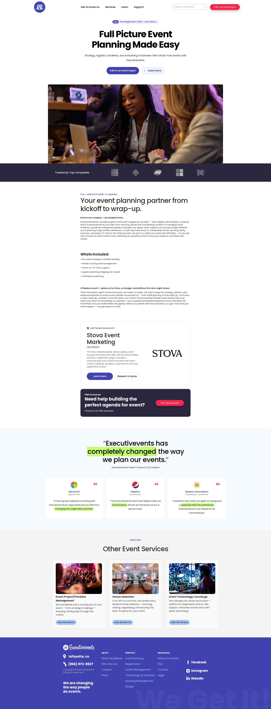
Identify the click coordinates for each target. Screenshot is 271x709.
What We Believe (112, 658)
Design (129, 686)
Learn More (99, 376)
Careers (106, 669)
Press (104, 675)
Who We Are (109, 664)
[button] (90, 7)
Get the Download (170, 403)
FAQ (160, 664)
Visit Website (93, 346)
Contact (163, 669)
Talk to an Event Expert (225, 7)
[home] (39, 7)
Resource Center (168, 658)
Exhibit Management (138, 669)
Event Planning (134, 658)
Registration (133, 664)
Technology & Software (140, 675)
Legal (161, 675)
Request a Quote (127, 376)
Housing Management (139, 681)
